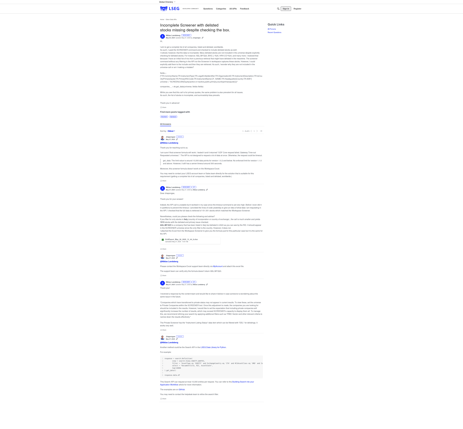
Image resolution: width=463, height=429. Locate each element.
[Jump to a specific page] (261, 131)
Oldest (171, 131)
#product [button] (173, 117)
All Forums (272, 29)
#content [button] (164, 117)
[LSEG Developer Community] (179, 8)
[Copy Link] (202, 38)
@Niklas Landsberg (169, 142)
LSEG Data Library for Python (213, 347)
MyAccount (218, 266)
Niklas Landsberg (173, 35)
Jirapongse (197, 38)
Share (163, 107)
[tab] (166, 124)
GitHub (182, 389)
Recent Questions (274, 32)
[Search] (278, 9)
